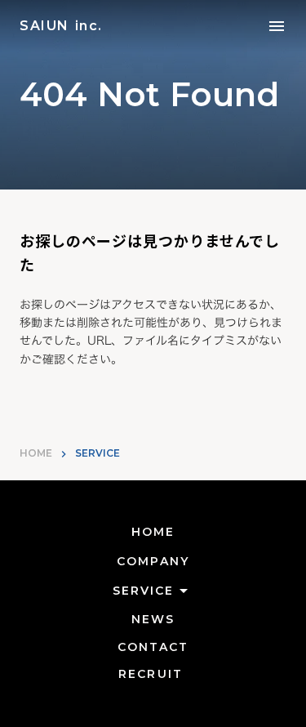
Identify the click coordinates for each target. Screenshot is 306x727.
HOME (36, 453)
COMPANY (153, 561)
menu (276, 26)
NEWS (153, 619)
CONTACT (153, 647)
